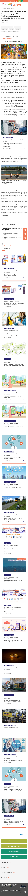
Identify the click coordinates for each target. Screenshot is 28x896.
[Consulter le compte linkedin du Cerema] (10, 1)
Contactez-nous (15, 846)
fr (24, 1)
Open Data (18, 29)
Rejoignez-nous (15, 841)
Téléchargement (25, 230)
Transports (4, 31)
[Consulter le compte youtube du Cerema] (14, 1)
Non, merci (22, 891)
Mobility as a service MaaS (7, 38)
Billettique (11, 29)
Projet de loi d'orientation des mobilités (10, 233)
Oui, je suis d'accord (22, 888)
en (26, 1)
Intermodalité (4, 29)
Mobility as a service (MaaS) (7, 27)
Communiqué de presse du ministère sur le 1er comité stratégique (12, 229)
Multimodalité (17, 27)
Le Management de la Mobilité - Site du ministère (11, 237)
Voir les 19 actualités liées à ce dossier (13, 41)
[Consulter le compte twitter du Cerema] (12, 1)
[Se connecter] (22, 1)
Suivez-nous (15, 856)
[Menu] (26, 5)
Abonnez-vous (15, 851)
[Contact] (19, 1)
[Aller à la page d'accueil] (14, 4)
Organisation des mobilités (13, 31)
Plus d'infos (4, 894)
